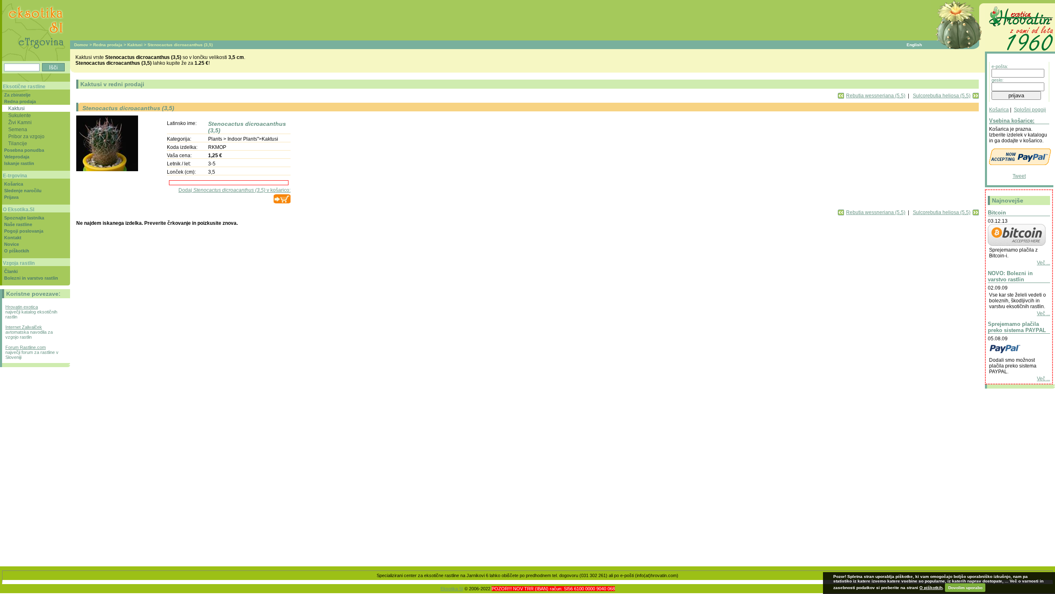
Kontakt (12, 237)
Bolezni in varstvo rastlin (31, 278)
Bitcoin (997, 213)
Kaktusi (135, 44)
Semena (17, 129)
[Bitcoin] (1017, 244)
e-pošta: (1000, 66)
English (914, 44)
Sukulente (19, 115)
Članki (11, 271)
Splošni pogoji (1030, 110)
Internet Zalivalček (23, 327)
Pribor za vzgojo (26, 136)
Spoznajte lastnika (24, 217)
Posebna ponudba (24, 150)
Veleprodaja (16, 156)
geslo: (997, 80)
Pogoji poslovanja (23, 231)
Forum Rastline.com (25, 347)
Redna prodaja (107, 44)
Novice (11, 244)
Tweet (1019, 176)
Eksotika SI (452, 588)
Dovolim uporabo (965, 587)
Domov (81, 44)
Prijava (11, 197)
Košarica (999, 110)
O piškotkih (16, 250)
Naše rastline (18, 224)
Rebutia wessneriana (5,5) (875, 96)
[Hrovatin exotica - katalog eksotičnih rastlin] (1020, 52)
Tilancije (17, 143)
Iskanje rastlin (19, 163)
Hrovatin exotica (21, 306)
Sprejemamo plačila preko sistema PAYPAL (1017, 327)
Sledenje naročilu (23, 190)
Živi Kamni (20, 122)
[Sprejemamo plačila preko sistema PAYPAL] (1017, 354)
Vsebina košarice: (1011, 121)
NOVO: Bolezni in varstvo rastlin (1010, 276)
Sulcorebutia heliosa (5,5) (942, 96)
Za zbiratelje (17, 94)
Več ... (1043, 263)
